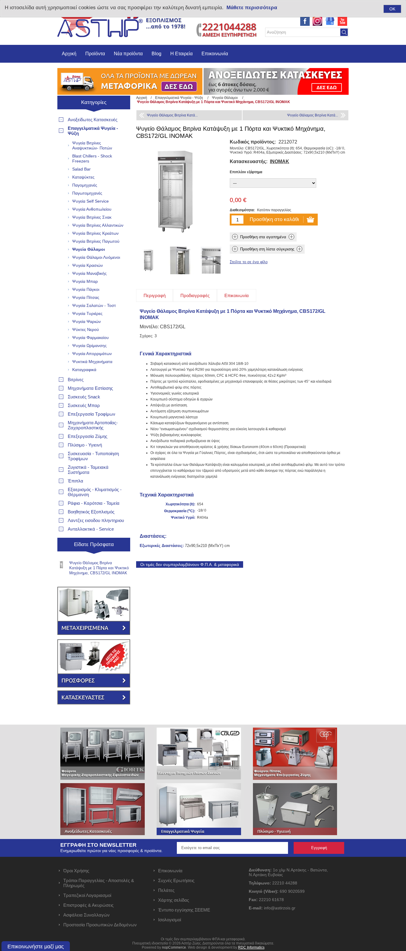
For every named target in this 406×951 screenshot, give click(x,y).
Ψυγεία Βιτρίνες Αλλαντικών (97, 225)
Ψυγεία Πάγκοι (85, 289)
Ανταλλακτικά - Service (91, 529)
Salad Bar (81, 169)
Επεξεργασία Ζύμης (87, 436)
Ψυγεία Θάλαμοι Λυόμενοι (96, 257)
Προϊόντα (95, 53)
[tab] (154, 295)
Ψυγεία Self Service (90, 201)
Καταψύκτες (83, 177)
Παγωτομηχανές (87, 193)
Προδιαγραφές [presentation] (195, 295)
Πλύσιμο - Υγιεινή (85, 444)
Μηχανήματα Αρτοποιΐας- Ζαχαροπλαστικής (93, 425)
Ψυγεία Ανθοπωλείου (91, 209)
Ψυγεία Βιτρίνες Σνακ (91, 217)
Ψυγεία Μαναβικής (89, 273)
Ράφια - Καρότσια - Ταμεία (93, 503)
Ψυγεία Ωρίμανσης (89, 345)
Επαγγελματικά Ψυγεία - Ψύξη (93, 131)
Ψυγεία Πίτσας (85, 297)
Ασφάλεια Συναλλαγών (86, 914)
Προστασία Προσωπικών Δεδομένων (100, 924)
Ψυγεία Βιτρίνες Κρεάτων (95, 233)
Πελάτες (166, 890)
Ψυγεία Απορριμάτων (92, 353)
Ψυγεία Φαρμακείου (90, 337)
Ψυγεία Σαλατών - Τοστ (94, 305)
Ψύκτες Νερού (85, 329)
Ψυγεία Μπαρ (85, 281)
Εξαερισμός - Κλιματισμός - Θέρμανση (95, 492)
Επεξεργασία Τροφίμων (91, 414)
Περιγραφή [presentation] (155, 295)
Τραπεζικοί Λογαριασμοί (87, 895)
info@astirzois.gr (279, 908)
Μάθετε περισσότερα (251, 7)
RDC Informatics (251, 947)
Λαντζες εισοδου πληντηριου (96, 520)
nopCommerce (174, 947)
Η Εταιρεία (181, 53)
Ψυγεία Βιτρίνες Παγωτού (95, 241)
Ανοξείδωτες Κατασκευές (92, 119)
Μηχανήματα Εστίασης (90, 388)
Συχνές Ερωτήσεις (176, 880)
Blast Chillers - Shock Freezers (92, 158)
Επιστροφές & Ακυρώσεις (88, 905)
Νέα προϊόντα (128, 53)
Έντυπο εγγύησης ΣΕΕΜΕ (184, 909)
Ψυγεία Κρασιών (87, 265)
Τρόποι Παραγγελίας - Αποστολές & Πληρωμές (98, 883)
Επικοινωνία (215, 53)
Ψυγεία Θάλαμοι (88, 249)
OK (392, 9)
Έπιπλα (75, 480)
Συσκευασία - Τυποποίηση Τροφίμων (93, 456)
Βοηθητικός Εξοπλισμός (91, 511)
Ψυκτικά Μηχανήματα (92, 361)
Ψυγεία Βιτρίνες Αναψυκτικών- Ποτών (92, 145)
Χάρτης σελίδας (173, 900)
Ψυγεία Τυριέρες (87, 313)
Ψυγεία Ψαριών (86, 321)
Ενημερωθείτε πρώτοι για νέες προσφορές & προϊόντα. (111, 850)
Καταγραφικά (84, 369)
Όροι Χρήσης (76, 870)
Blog (156, 53)
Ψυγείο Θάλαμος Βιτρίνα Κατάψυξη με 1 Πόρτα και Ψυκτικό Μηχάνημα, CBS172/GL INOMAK (99, 568)
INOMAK (279, 161)
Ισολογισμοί (169, 919)
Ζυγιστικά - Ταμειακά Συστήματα (88, 470)
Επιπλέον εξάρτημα (246, 172)
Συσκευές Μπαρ (84, 405)
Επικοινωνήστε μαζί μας (35, 947)
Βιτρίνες (76, 379)
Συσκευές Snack (84, 396)
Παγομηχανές (84, 185)
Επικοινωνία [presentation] (236, 295)
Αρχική (69, 53)
